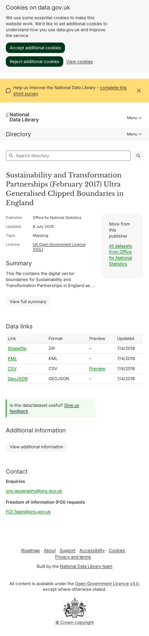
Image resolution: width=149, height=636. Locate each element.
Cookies (117, 550)
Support (67, 550)
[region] (74, 359)
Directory (18, 134)
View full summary (28, 301)
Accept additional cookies (35, 47)
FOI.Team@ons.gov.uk (28, 511)
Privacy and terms (73, 556)
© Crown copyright (74, 622)
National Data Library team (86, 566)
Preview (97, 368)
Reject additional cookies (34, 61)
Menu (132, 117)
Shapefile (17, 348)
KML (12, 358)
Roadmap (30, 550)
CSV (12, 368)
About (50, 550)
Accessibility (92, 550)
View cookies (79, 61)
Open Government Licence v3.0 (107, 583)
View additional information (36, 446)
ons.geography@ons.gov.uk (34, 490)
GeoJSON (18, 378)
